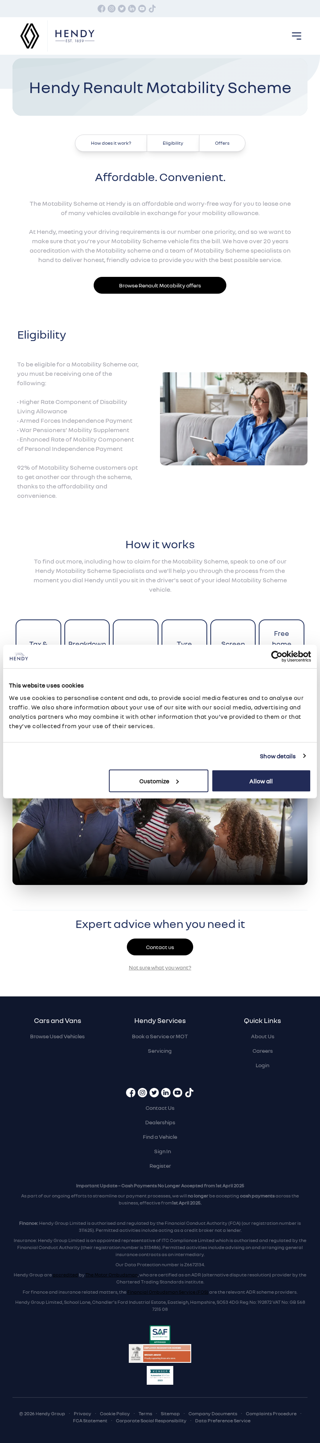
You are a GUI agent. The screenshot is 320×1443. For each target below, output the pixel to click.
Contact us (160, 947)
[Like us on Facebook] (101, 9)
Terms (145, 1413)
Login (262, 1065)
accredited (65, 1275)
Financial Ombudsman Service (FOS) (167, 1292)
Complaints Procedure (271, 1413)
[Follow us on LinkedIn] (132, 9)
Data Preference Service (223, 1420)
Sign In (162, 1151)
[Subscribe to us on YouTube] (142, 9)
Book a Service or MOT (160, 1036)
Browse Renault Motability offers (160, 285)
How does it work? (111, 143)
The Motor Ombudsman (111, 1275)
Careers (262, 1050)
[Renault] (30, 36)
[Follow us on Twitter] (122, 9)
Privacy (82, 1413)
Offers (222, 143)
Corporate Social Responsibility (151, 1420)
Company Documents (212, 1413)
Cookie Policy (115, 1413)
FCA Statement (90, 1420)
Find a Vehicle (160, 1136)
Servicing (160, 1050)
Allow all (261, 780)
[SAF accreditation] (160, 1334)
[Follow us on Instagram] (112, 9)
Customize (154, 780)
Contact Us (160, 1107)
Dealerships (160, 1122)
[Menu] (297, 36)
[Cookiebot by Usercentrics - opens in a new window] (277, 656)
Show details (278, 755)
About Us (262, 1036)
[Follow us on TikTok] (152, 9)
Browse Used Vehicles (57, 1036)
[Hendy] (74, 36)
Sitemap (170, 1413)
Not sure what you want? (160, 967)
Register (160, 1165)
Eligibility (173, 143)
